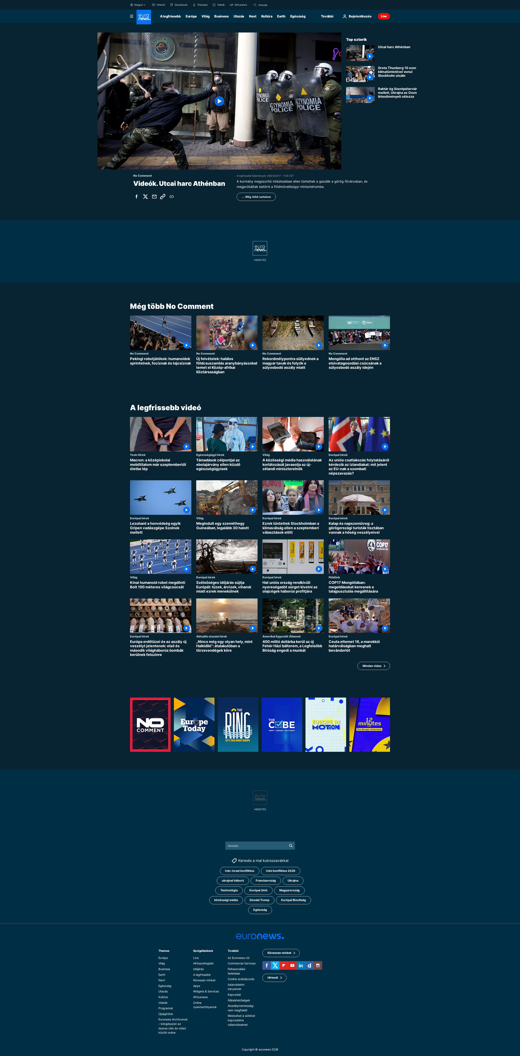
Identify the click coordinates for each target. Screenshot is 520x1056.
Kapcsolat (234, 994)
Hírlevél (273, 977)
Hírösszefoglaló (203, 963)
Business (221, 16)
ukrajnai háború (233, 880)
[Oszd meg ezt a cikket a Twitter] (145, 196)
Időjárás (198, 969)
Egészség (297, 16)
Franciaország (266, 880)
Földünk (334, 577)
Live (384, 16)
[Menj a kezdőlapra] (143, 17)
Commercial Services (242, 963)
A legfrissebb (170, 16)
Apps (196, 985)
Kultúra (266, 16)
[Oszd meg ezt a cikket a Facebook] (136, 196)
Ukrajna (293, 880)
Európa (191, 16)
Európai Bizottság (293, 900)
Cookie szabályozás (241, 979)
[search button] (255, 5)
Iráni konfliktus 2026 (280, 870)
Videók (163, 1002)
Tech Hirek (137, 454)
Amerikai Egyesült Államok (281, 636)
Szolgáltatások (203, 950)
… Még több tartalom (256, 196)
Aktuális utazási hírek (211, 636)
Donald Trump (259, 900)
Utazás (239, 16)
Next (252, 16)
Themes (163, 950)
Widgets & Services (206, 991)
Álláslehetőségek (239, 1000)
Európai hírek (338, 454)
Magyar (138, 4)
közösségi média (226, 900)
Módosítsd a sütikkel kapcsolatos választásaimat (241, 1020)
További (233, 950)
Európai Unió (258, 890)
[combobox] (275, 5)
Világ (205, 16)
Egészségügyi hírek (210, 454)
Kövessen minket (204, 980)
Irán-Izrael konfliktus (239, 870)
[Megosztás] (154, 196)
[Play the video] (219, 101)
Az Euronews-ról (238, 957)
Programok (165, 1008)
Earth (281, 16)
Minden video (372, 666)
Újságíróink (165, 1013)
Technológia (229, 890)
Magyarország (289, 890)
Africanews (200, 997)
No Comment (139, 353)
